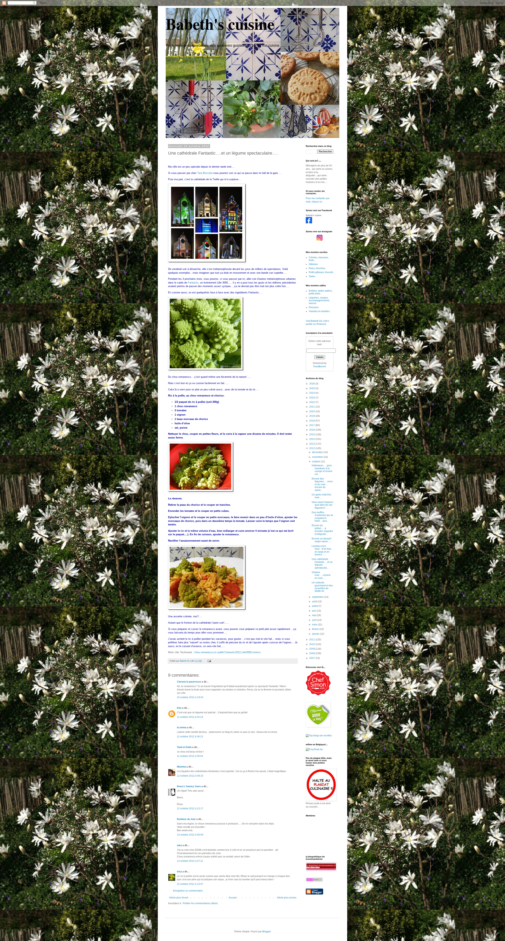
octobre (316, 461)
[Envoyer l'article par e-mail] (209, 661)
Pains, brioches (317, 268)
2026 (312, 383)
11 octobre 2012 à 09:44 (190, 756)
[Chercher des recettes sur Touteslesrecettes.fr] (319, 735)
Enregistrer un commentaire (188, 890)
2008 (312, 653)
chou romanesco (203, 652)
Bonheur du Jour (186, 819)
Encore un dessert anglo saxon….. (321, 540)
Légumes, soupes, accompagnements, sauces (319, 300)
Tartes (312, 276)
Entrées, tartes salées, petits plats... (320, 292)
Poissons (314, 307)
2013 (312, 443)
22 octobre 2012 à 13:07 (190, 884)
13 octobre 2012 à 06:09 (190, 834)
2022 (312, 402)
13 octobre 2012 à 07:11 (190, 861)
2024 (312, 393)
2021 (312, 406)
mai (314, 615)
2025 (312, 388)
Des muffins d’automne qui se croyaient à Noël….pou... (322, 516)
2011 (312, 639)
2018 (312, 420)
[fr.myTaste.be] (314, 749)
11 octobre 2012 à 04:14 (190, 717)
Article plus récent (178, 897)
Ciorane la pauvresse (189, 681)
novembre (318, 457)
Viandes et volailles (319, 311)
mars (315, 624)
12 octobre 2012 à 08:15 (190, 775)
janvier (316, 633)
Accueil (233, 897)
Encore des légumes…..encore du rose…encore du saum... (322, 484)
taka (179, 845)
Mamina (181, 766)
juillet (315, 606)
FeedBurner (319, 366)
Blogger (266, 931)
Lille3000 (246, 652)
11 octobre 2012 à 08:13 (190, 736)
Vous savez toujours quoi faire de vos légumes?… (322, 505)
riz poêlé (219, 652)
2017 (312, 425)
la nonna (181, 727)
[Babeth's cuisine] (309, 222)
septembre (318, 597)
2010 (312, 644)
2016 (312, 429)
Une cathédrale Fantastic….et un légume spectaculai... (322, 563)
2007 (312, 658)
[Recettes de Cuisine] (318, 694)
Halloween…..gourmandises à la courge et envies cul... (322, 469)
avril (314, 620)
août (314, 601)
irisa (179, 871)
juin (314, 610)
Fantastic (193, 282)
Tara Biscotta (204, 173)
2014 (312, 439)
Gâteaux (313, 264)
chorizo (256, 652)
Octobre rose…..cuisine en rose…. (321, 575)
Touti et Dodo (184, 747)
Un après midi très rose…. (321, 496)
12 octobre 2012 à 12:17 (190, 808)
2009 (312, 648)
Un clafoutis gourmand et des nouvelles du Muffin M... (322, 586)
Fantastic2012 (232, 652)
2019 (312, 416)
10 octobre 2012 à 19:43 (190, 697)
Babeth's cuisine (220, 23)
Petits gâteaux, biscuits (321, 272)
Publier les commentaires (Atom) (200, 903)
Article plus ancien (286, 897)
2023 (312, 397)
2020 (312, 411)
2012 (312, 448)
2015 (312, 434)
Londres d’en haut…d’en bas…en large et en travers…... (322, 550)
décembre (318, 452)
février (315, 629)
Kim (179, 708)
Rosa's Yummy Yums (189, 786)
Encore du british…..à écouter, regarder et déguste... (322, 529)
